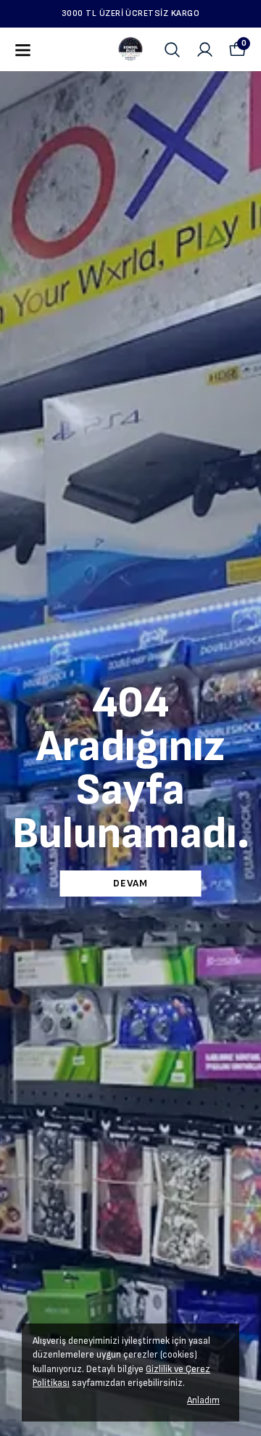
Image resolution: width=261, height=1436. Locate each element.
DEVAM (130, 883)
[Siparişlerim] (205, 50)
